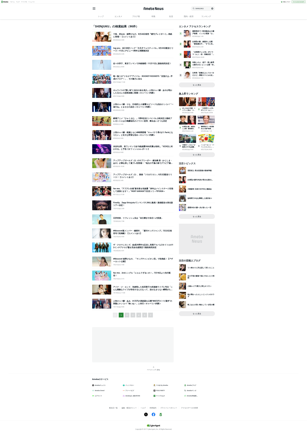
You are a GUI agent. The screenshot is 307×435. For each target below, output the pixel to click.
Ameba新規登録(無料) (299, 2)
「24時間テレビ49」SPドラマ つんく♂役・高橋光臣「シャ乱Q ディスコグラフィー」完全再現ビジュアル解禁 (203, 55)
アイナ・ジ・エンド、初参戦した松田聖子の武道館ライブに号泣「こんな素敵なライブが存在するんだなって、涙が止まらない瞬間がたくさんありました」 (143, 290)
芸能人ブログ (286, 2)
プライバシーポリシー (168, 408)
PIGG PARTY (160, 390)
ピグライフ (98, 396)
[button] (150, 315)
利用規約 (153, 408)
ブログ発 (136, 16)
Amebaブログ (191, 385)
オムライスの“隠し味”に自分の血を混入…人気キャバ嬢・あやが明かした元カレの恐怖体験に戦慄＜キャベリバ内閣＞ (142, 91)
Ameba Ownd (99, 390)
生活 (171, 16)
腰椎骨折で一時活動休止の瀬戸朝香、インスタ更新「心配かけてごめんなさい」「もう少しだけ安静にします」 (203, 34)
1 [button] (121, 315)
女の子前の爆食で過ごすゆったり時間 (201, 277)
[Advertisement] (114, 344)
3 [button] (132, 315)
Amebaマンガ (191, 390)
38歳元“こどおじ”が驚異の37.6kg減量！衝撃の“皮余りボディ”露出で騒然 (189, 148)
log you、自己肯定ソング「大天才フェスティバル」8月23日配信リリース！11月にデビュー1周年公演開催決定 (143, 49)
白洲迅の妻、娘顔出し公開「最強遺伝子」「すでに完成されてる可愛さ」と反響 (203, 43)
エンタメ (118, 16)
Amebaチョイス (100, 385)
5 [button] (144, 315)
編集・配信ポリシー (129, 408)
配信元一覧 (113, 408)
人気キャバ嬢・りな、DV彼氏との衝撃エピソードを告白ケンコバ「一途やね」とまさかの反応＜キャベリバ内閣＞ (143, 105)
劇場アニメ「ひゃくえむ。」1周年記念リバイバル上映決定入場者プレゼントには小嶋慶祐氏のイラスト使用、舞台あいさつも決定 (142, 119)
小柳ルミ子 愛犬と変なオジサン (200, 286)
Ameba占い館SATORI (132, 396)
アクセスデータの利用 (189, 408)
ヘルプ (143, 408)
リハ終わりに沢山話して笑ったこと (201, 267)
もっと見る (197, 85)
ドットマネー (129, 385)
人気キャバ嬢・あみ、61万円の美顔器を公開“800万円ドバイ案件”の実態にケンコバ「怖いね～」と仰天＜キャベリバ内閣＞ (142, 302)
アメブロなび (160, 396)
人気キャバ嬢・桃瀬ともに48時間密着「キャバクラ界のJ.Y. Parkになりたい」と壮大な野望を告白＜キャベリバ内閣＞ (143, 133)
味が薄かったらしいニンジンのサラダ (201, 295)
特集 (153, 16)
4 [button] (138, 315)
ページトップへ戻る (153, 370)
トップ (101, 16)
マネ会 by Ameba (162, 385)
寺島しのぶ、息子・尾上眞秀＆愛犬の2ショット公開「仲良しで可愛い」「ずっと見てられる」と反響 (203, 65)
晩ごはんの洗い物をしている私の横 (201, 304)
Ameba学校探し (192, 396)
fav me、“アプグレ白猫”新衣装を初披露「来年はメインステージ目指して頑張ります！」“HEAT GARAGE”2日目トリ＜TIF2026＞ (143, 189)
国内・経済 (188, 16)
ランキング (206, 16)
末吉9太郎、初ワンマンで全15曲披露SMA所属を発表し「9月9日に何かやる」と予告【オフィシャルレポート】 (143, 147)
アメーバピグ (129, 390)
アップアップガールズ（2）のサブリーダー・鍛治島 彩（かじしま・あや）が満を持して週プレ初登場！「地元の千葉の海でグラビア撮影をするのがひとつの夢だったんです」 (143, 163)
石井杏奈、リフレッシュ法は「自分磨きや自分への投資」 (138, 218)
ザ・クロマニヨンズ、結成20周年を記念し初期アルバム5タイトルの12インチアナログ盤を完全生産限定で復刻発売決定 (143, 246)
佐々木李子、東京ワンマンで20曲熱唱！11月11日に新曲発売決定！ (142, 63)
